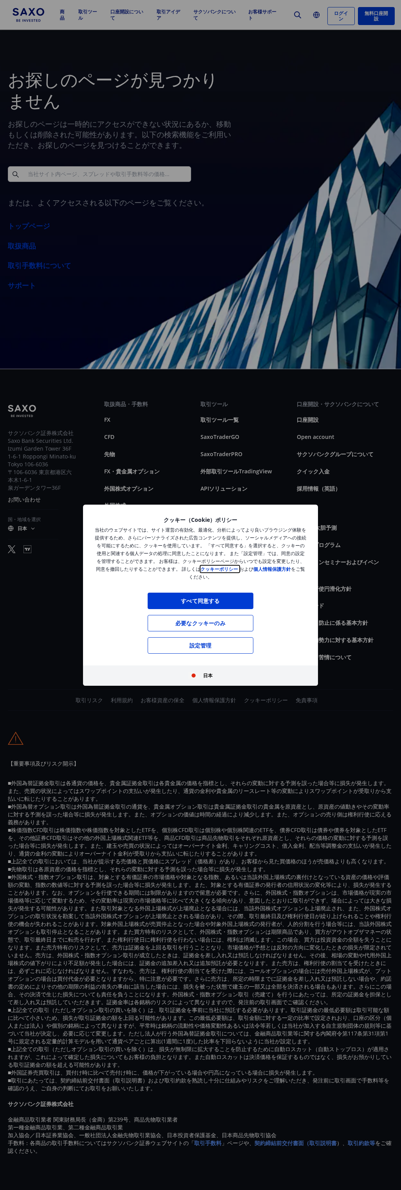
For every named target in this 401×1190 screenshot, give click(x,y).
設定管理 (201, 645)
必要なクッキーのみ (200, 623)
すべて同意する (200, 600)
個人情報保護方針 (272, 569)
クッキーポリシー (219, 569)
